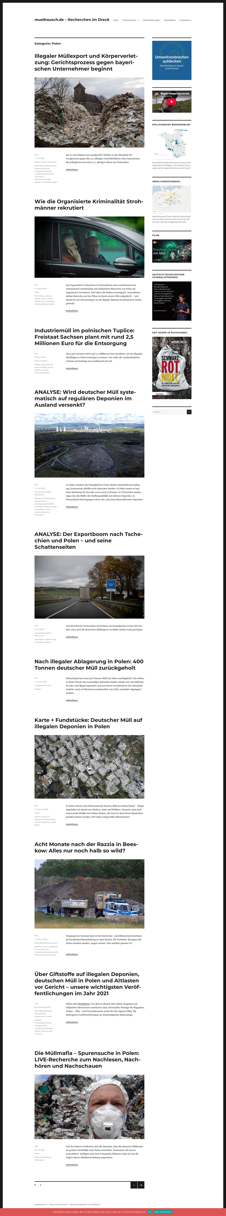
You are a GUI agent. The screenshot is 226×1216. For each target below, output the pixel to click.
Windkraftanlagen (50, 182)
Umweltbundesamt (43, 642)
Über (115, 20)
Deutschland (40, 492)
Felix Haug (39, 296)
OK (149, 1212)
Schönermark (46, 1031)
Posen (43, 299)
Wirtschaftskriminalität (44, 304)
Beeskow (38, 947)
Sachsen (43, 361)
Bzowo (37, 817)
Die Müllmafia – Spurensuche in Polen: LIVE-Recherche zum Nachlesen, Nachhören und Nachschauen (87, 1059)
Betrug (38, 498)
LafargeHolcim (41, 1025)
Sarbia (50, 299)
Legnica (48, 296)
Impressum (185, 20)
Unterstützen (129, 20)
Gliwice (38, 822)
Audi (54, 166)
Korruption (39, 515)
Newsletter (170, 20)
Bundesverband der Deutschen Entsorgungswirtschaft (45, 501)
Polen (43, 162)
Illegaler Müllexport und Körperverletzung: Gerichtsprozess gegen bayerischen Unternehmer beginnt (86, 62)
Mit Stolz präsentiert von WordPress (85, 1204)
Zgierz (37, 825)
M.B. (36, 155)
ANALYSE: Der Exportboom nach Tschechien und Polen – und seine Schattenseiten (89, 540)
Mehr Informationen (163, 1212)
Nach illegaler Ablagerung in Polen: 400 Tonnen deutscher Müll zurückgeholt (89, 664)
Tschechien (52, 162)
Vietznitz (38, 1034)
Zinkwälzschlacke (42, 373)
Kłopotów (46, 822)
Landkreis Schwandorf (44, 174)
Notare (37, 299)
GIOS (45, 947)
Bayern (38, 162)
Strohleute (50, 301)
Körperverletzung (42, 168)
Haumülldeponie (42, 512)
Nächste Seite (141, 1188)
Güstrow (38, 1020)
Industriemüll (47, 364)
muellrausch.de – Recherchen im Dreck (72, 19)
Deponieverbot (50, 507)
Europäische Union (43, 509)
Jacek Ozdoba (41, 367)
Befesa (37, 364)
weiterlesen (72, 169)
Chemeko (39, 507)
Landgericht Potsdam (44, 1028)
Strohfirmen (40, 301)
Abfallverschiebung (43, 166)
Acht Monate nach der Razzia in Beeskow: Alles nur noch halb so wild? (86, 847)
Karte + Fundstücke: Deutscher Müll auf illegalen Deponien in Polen (88, 723)
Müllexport (39, 177)
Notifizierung (50, 639)
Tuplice (45, 370)
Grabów (38, 689)
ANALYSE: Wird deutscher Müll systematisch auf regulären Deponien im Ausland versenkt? (85, 398)
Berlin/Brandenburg (43, 943)
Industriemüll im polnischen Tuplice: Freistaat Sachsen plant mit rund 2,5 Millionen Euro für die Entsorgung (84, 336)
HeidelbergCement (43, 1023)
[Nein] (222, 1212)
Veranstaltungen (151, 20)
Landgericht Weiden (43, 171)
